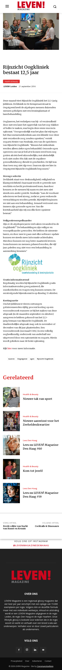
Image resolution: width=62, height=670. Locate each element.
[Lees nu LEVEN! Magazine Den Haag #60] (11, 445)
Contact (48, 661)
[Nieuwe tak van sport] (11, 397)
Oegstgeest (22, 359)
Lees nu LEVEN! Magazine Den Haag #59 (40, 494)
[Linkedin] (35, 650)
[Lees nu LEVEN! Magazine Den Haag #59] (11, 493)
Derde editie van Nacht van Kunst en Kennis (15, 527)
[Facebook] (19, 650)
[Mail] (43, 650)
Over (27, 661)
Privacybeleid (16, 661)
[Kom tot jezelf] (11, 469)
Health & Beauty (11, 81)
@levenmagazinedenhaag (31, 545)
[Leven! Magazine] (31, 5)
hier (10, 348)
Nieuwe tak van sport (37, 399)
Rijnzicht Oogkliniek (45, 359)
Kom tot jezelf (33, 471)
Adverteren (37, 661)
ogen (32, 359)
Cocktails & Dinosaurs (47, 526)
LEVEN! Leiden (10, 86)
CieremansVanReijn (45, 666)
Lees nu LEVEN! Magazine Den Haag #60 (40, 446)
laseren (11, 359)
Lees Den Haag (30, 440)
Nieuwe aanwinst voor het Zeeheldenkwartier (41, 422)
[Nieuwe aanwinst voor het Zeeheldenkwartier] (11, 421)
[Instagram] (27, 650)
